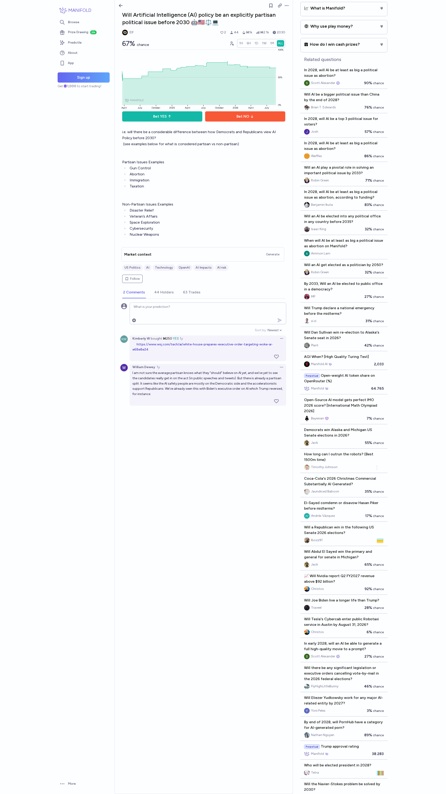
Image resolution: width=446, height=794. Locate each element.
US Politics (133, 268)
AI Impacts (204, 268)
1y (181, 339)
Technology (164, 268)
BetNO (242, 116)
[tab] (134, 292)
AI (147, 268)
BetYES (160, 116)
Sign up (83, 77)
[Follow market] (270, 5)
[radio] (241, 43)
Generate (272, 254)
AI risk (221, 268)
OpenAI (184, 268)
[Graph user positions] (231, 43)
